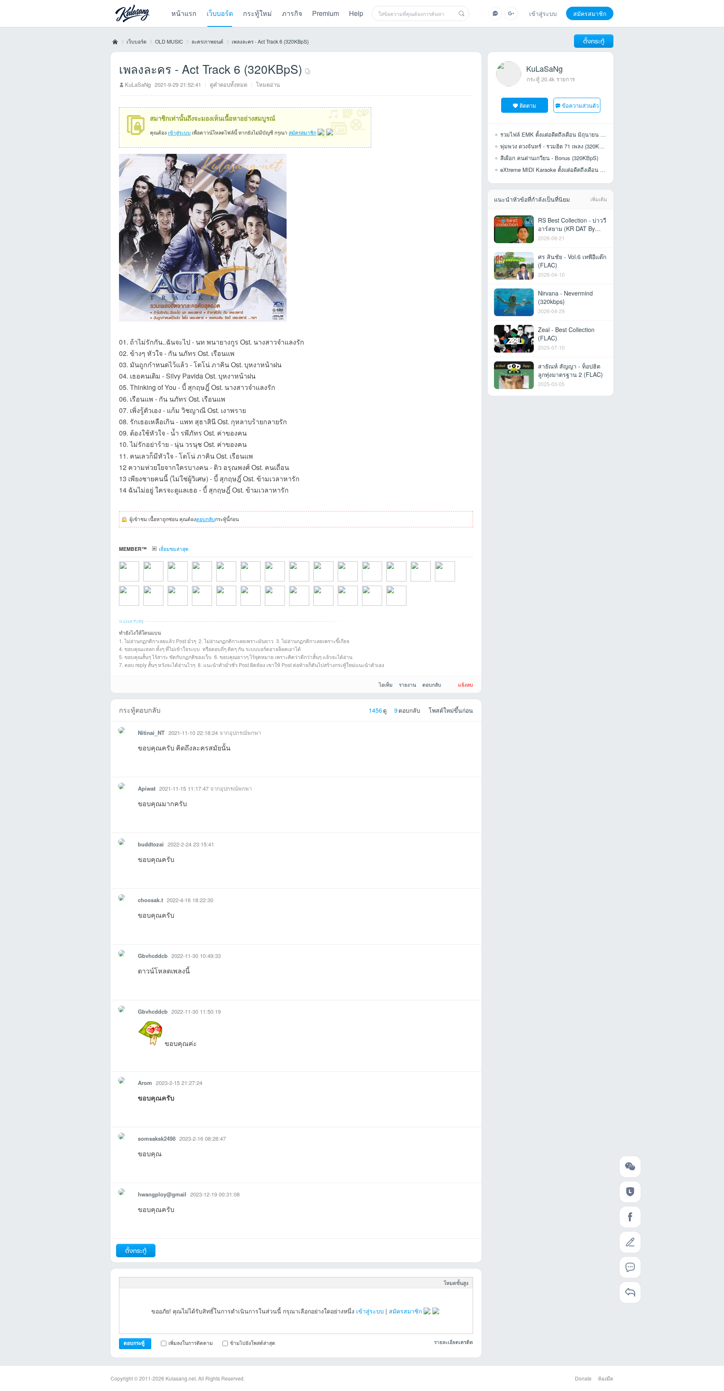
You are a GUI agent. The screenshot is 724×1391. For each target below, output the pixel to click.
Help (356, 13)
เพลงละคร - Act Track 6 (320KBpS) (270, 41)
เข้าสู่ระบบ (543, 13)
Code (191, 1283)
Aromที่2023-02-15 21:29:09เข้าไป (310, 607)
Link (165, 1283)
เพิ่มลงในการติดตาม (190, 1342)
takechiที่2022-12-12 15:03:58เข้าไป (334, 607)
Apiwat (146, 788)
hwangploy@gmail (162, 1194)
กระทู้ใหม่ (257, 13)
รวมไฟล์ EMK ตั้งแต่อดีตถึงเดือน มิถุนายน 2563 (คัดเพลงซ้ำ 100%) (579, 134)
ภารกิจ (292, 13)
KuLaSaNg (138, 84)
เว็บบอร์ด (220, 13)
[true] (461, 13)
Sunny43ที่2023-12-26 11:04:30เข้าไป (456, 582)
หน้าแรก (184, 13)
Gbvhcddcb (153, 956)
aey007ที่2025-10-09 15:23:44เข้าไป (213, 582)
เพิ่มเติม (598, 198)
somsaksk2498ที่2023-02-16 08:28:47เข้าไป (286, 607)
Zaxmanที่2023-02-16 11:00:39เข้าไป (261, 607)
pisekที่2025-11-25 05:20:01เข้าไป (188, 582)
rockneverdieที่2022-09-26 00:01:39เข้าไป (407, 607)
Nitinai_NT (151, 733)
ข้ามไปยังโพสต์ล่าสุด (252, 1342)
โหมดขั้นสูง (456, 1282)
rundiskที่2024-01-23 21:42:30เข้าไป (431, 582)
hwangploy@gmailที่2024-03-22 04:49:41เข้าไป (383, 582)
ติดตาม (528, 105)
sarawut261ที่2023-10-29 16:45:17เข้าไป (164, 607)
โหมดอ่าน (268, 84)
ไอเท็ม (386, 684)
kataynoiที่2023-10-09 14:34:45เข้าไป (188, 607)
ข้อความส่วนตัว (580, 105)
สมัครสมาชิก (589, 13)
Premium (325, 13)
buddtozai (151, 844)
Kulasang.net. (181, 1378)
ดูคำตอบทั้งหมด (228, 84)
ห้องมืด (605, 1378)
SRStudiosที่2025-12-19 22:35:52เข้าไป (140, 582)
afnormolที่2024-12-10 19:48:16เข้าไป (286, 582)
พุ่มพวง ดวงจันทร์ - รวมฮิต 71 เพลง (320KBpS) (555, 146)
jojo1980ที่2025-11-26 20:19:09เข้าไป (164, 582)
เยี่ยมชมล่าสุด (174, 548)
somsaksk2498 (157, 1138)
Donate (583, 1378)
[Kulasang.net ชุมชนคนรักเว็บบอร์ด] (132, 14)
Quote (178, 1283)
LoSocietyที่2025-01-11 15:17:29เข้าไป (261, 582)
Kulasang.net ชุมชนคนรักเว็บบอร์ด (114, 41)
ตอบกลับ (205, 518)
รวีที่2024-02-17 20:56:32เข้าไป (407, 582)
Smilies (205, 1283)
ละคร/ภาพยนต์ (207, 41)
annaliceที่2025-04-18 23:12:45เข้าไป (237, 582)
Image (151, 1283)
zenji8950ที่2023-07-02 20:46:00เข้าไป (237, 607)
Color (138, 1283)
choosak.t (150, 900)
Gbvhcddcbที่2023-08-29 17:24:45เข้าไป (213, 607)
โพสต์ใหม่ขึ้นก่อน (451, 710)
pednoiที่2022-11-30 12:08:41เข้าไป (383, 607)
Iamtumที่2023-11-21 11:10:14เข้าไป (140, 607)
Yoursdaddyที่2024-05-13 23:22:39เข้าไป (359, 582)
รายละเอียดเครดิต (453, 1341)
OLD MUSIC (169, 41)
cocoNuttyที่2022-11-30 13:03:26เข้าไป (359, 607)
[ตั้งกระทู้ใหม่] (593, 41)
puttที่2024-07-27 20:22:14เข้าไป (334, 582)
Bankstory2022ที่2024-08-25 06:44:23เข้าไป (310, 582)
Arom (145, 1083)
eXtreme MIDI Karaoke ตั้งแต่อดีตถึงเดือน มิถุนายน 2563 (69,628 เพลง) (584, 170)
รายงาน (407, 684)
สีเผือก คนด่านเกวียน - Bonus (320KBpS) (549, 158)
